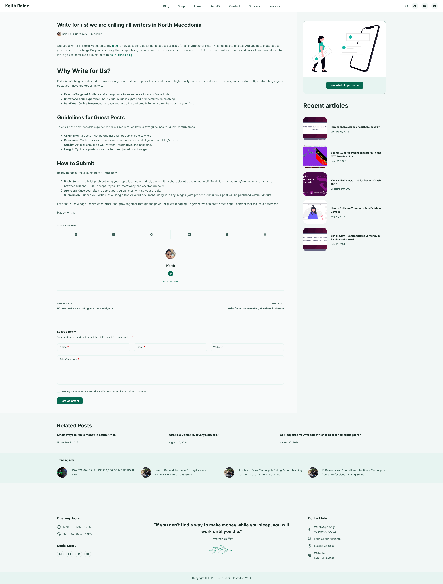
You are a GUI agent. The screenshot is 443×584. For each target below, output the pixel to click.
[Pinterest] (152, 234)
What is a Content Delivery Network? (193, 435)
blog (115, 45)
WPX (248, 578)
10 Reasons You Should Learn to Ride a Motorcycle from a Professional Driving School (353, 472)
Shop (181, 6)
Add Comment (69, 359)
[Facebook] (415, 6)
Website (218, 347)
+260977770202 (325, 531)
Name (64, 347)
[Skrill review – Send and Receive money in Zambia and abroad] (315, 239)
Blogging (96, 34)
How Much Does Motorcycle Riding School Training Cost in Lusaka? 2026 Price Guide (270, 472)
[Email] (265, 234)
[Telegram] (78, 554)
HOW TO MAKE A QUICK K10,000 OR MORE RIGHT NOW (102, 472)
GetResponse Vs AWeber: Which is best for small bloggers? (320, 435)
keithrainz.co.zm (325, 557)
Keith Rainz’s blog (121, 55)
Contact (234, 6)
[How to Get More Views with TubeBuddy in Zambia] (315, 212)
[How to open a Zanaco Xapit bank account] (315, 128)
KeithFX (215, 6)
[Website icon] (170, 273)
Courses (254, 6)
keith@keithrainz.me (327, 538)
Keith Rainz (17, 5)
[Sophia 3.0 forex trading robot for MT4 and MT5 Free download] (315, 156)
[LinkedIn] (189, 234)
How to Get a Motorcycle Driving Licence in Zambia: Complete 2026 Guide (182, 472)
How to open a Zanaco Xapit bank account (355, 126)
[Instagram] (424, 6)
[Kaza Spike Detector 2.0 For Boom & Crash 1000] (315, 184)
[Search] (406, 6)
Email (141, 347)
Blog (166, 6)
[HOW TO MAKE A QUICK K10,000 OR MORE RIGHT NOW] (62, 472)
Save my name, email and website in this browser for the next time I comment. (104, 391)
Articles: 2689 (170, 281)
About (197, 6)
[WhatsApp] (434, 6)
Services (274, 6)
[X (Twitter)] (114, 234)
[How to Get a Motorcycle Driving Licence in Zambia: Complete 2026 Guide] (146, 472)
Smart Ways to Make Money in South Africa (86, 435)
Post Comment (70, 400)
